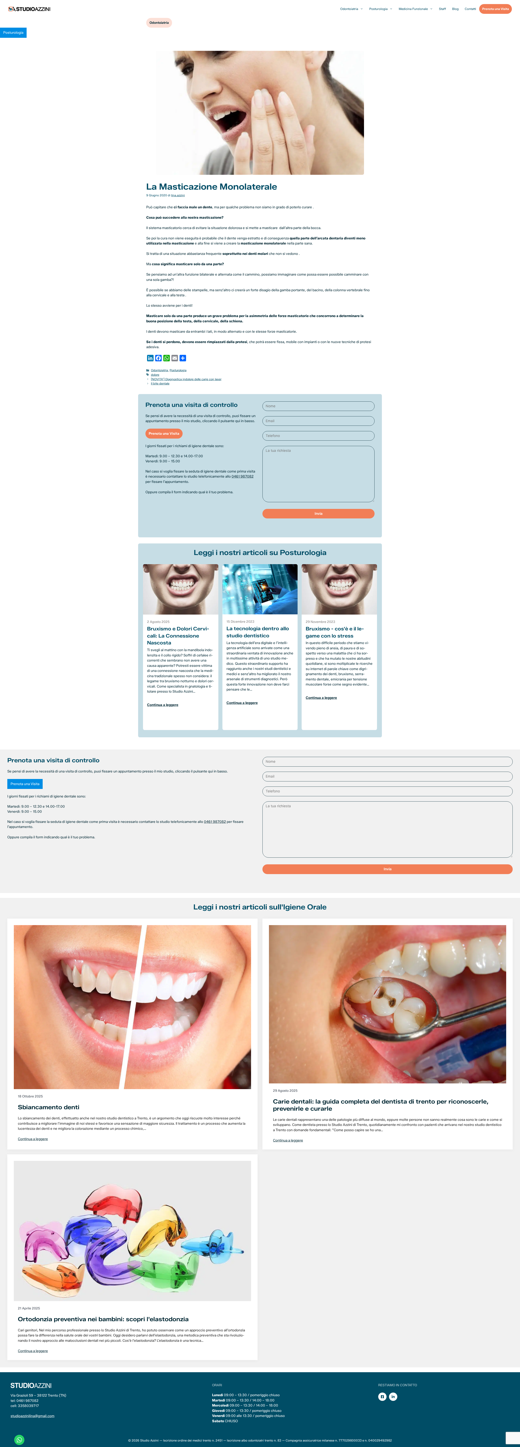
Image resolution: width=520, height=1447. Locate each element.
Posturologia (378, 9)
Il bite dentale (160, 383)
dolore (155, 375)
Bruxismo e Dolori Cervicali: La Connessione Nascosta (178, 636)
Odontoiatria (349, 9)
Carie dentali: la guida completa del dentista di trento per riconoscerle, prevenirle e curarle (381, 1105)
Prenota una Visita (495, 9)
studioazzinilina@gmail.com (32, 1416)
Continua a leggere (162, 705)
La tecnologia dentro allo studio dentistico (257, 632)
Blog (455, 9)
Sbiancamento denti (48, 1107)
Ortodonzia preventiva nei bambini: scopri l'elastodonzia (103, 1319)
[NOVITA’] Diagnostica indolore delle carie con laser (186, 379)
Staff (442, 9)
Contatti (470, 9)
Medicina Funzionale (413, 9)
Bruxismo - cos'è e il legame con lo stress (335, 632)
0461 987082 (243, 476)
